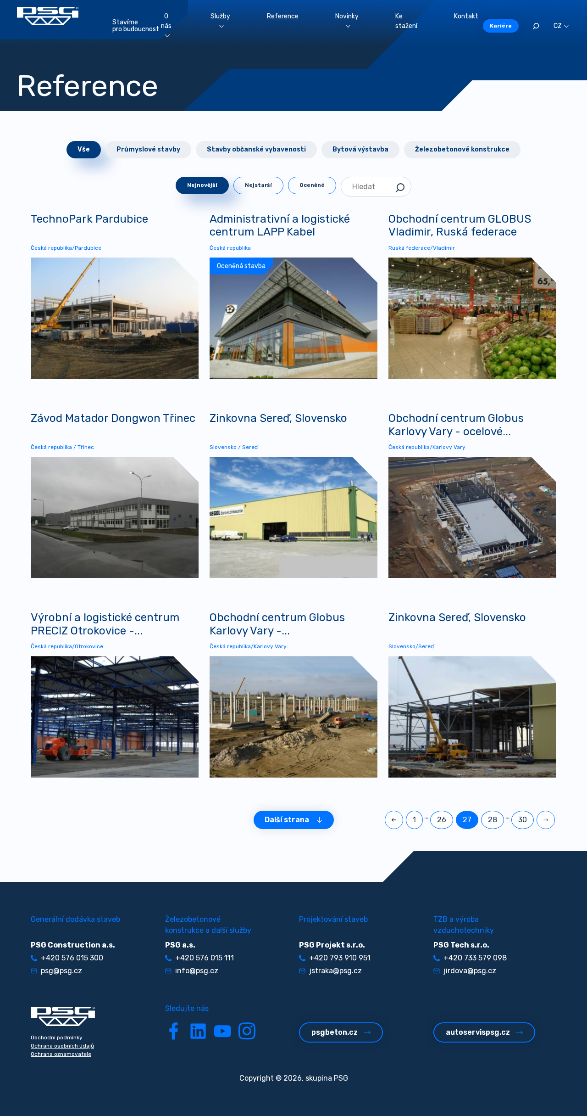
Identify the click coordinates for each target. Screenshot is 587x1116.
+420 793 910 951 (340, 957)
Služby (220, 16)
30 (522, 819)
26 (441, 819)
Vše (84, 149)
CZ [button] (558, 26)
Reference (283, 16)
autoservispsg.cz (478, 1032)
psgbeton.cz (334, 1032)
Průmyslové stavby (148, 149)
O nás (166, 21)
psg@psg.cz (61, 970)
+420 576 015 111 (204, 957)
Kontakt (466, 16)
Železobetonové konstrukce (462, 149)
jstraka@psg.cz (335, 970)
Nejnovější (202, 185)
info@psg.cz (196, 970)
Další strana (287, 819)
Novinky (347, 16)
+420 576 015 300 (72, 957)
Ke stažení (406, 21)
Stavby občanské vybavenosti (256, 149)
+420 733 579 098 (475, 957)
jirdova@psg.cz (469, 970)
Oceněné (312, 185)
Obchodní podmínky (57, 1037)
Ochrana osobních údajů (62, 1046)
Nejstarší (258, 185)
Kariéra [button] (501, 25)
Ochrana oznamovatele (61, 1054)
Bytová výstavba (360, 149)
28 (492, 819)
